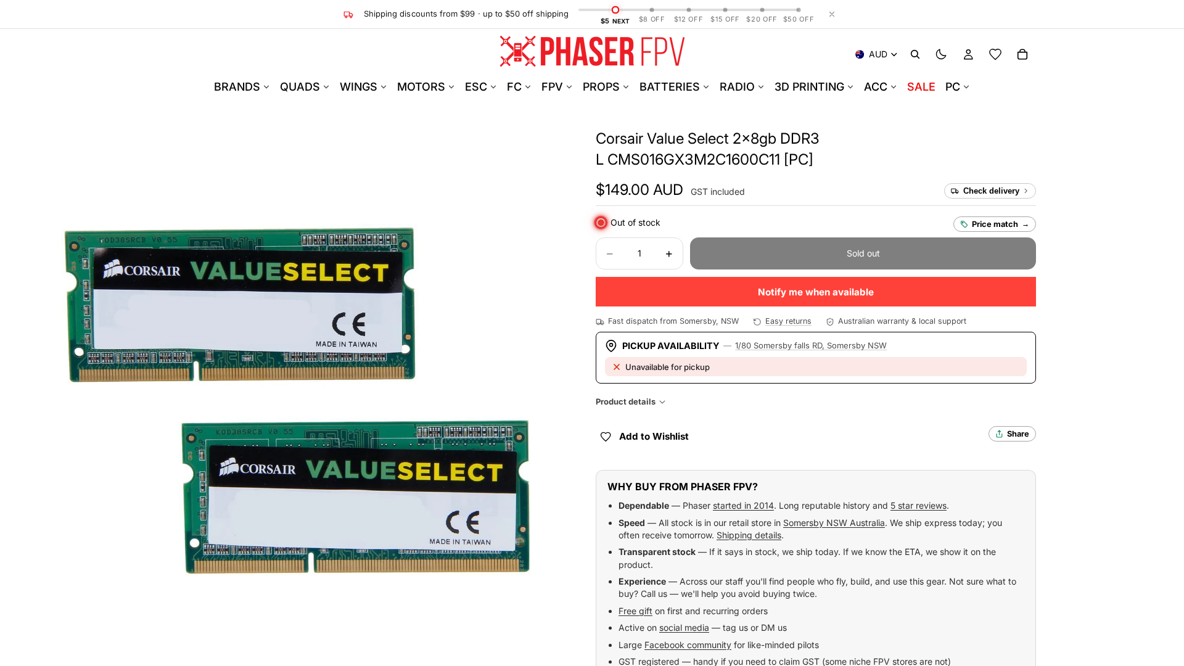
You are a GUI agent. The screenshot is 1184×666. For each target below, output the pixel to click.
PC (952, 86)
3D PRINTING (809, 86)
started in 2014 (743, 505)
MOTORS (421, 86)
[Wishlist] (995, 54)
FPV (552, 86)
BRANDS (237, 86)
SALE (921, 86)
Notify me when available (816, 292)
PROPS (601, 86)
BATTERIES (669, 86)
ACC (875, 86)
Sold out (863, 253)
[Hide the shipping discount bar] (832, 14)
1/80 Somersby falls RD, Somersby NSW (811, 345)
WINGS (358, 86)
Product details (626, 401)
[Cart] (1022, 54)
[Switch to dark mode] (941, 54)
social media (684, 627)
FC (514, 86)
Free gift (635, 611)
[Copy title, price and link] (833, 138)
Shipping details (749, 535)
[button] (639, 189)
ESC (476, 86)
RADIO (737, 86)
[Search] (915, 54)
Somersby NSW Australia (834, 522)
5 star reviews (918, 505)
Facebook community (687, 644)
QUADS (300, 86)
